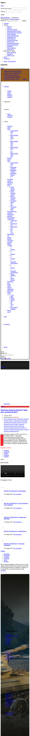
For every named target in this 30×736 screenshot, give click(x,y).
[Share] (3, 572)
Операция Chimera (13, 171)
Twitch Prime (10, 42)
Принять (3, 570)
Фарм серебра (11, 34)
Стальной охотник (12, 40)
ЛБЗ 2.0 (9, 28)
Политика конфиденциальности (11, 635)
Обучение (10, 46)
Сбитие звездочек (12, 45)
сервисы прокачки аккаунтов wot (16, 430)
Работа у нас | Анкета (9, 92)
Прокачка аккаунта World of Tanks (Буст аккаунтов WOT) (14, 411)
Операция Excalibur (13, 168)
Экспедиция (9, 714)
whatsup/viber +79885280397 (12, 73)
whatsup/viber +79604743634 (12, 71)
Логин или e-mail (6, 8)
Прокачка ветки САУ (13, 208)
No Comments (18, 494)
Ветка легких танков (12, 188)
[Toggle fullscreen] (4, 572)
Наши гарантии (11, 52)
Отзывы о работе (8, 654)
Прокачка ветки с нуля (14, 31)
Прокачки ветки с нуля (10, 184)
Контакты (10, 54)
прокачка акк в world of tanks (12, 422)
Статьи (3, 406)
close (2, 5)
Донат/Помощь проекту (10, 657)
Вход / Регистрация (10, 61)
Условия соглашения (9, 638)
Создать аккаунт (14, 19)
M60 (11, 297)
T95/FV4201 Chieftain (14, 308)
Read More (7, 404)
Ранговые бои (11, 48)
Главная (6, 23)
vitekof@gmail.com (9, 77)
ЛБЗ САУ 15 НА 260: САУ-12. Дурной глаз (15, 531)
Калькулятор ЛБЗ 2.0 (9, 697)
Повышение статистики (11, 218)
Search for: (4, 20)
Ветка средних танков (12, 193)
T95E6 (12, 298)
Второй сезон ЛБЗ (9, 159)
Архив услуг (9, 311)
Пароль (3, 11)
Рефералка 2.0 (11, 37)
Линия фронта (11, 39)
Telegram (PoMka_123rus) (11, 79)
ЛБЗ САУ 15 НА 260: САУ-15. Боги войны (15, 491)
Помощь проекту (9, 96)
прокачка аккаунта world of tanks (15, 423)
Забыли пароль (5, 17)
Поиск (24, 20)
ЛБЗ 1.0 (9, 26)
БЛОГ (5, 57)
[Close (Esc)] (1, 572)
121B (11, 295)
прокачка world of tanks (20, 421)
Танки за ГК (10, 49)
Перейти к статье (6, 447)
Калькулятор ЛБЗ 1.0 (9, 694)
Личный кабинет (7, 642)
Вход (2, 14)
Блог (5, 316)
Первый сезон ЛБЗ (9, 127)
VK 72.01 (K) (12, 304)
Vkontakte (17, 77)
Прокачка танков (12, 29)
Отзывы (9, 117)
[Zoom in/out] (6, 572)
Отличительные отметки (14, 32)
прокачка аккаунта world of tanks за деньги (14, 425)
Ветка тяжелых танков (13, 198)
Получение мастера (13, 36)
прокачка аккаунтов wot (16, 429)
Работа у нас (10, 55)
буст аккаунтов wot (10, 419)
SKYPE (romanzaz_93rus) (11, 75)
